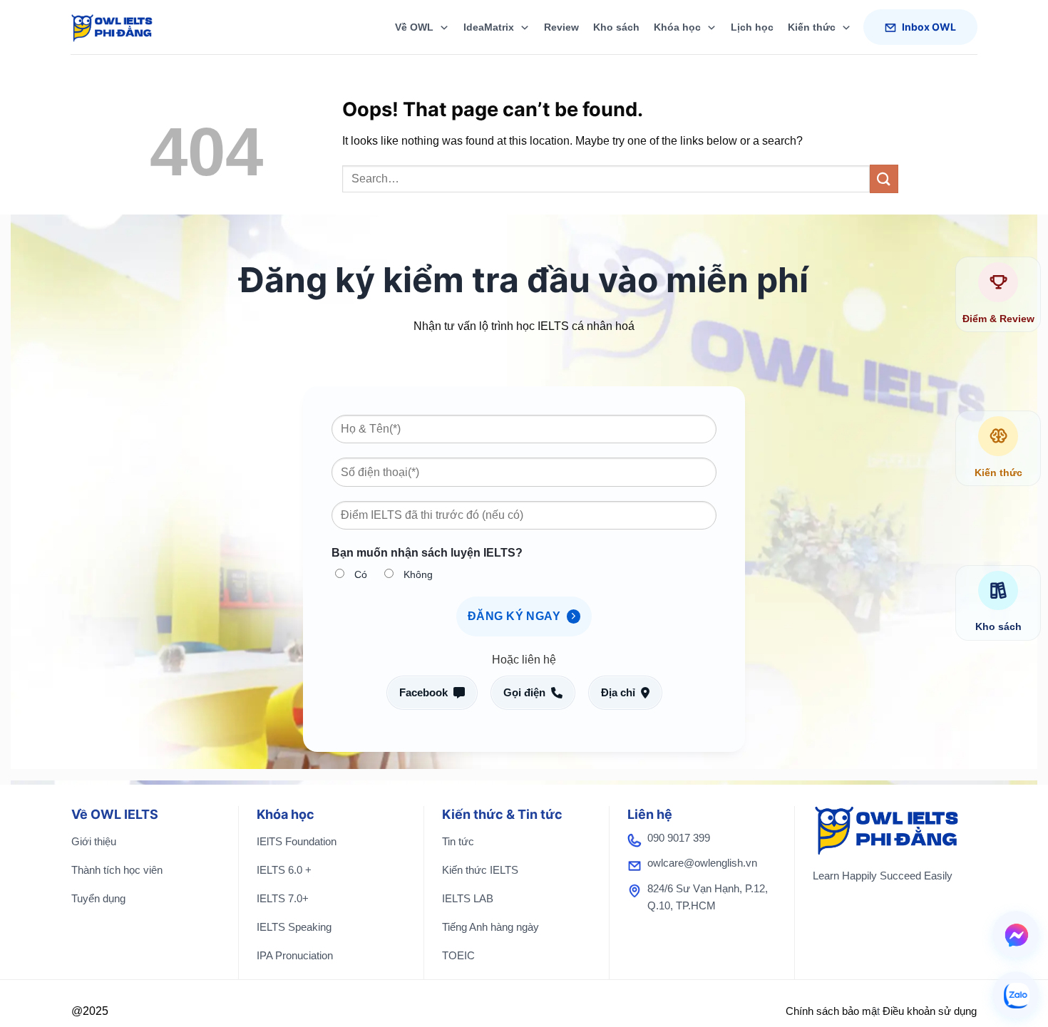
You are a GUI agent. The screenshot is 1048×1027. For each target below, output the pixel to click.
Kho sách (616, 27)
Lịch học (752, 27)
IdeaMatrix (488, 27)
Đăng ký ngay (516, 616)
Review (561, 27)
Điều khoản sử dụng (930, 1011)
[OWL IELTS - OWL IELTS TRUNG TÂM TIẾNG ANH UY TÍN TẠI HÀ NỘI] (124, 27)
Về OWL (414, 27)
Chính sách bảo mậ (831, 1011)
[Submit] (884, 178)
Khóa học (677, 27)
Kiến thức (812, 27)
